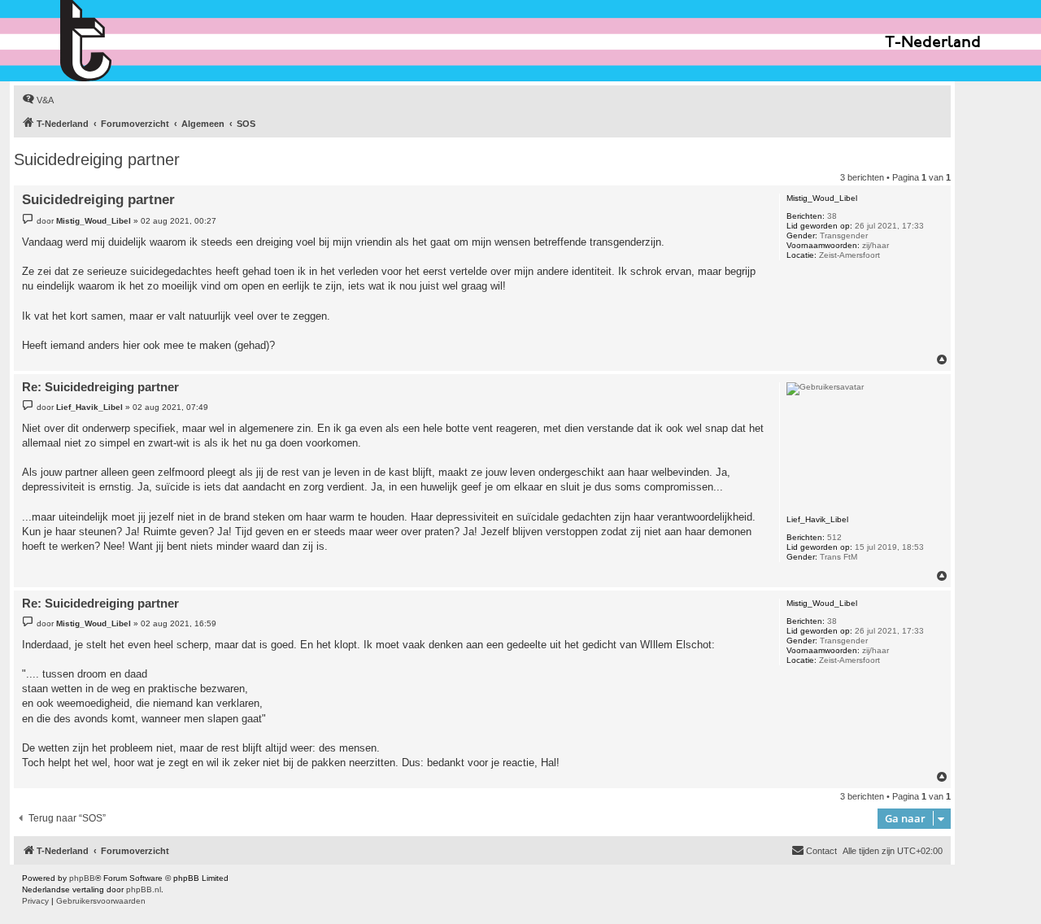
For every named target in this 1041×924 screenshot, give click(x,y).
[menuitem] (38, 100)
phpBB (82, 878)
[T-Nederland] (120, 40)
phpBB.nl (143, 889)
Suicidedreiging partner (97, 159)
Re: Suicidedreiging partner (100, 387)
